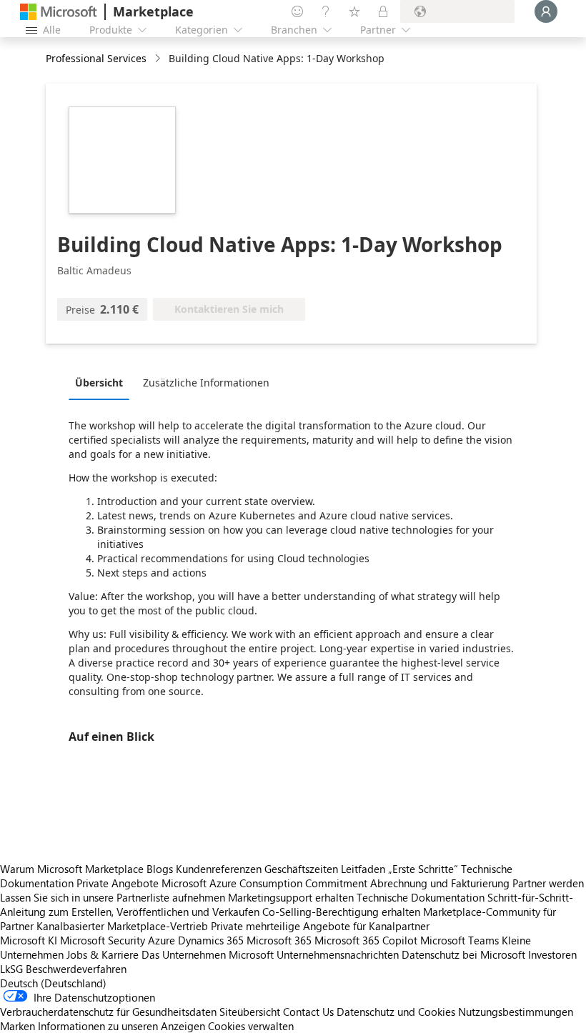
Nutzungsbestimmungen (515, 1011)
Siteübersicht (249, 1011)
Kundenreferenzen (219, 869)
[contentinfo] (159, 59)
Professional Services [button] (96, 58)
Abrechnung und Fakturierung (440, 883)
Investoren (552, 954)
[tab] (102, 382)
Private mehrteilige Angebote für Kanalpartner (320, 926)
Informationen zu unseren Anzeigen (121, 1026)
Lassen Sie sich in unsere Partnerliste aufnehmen (112, 897)
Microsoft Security (102, 940)
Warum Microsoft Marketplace (72, 869)
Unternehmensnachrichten (338, 954)
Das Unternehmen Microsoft (207, 954)
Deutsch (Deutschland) (53, 983)
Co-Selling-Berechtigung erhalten (341, 911)
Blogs (159, 869)
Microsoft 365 (279, 940)
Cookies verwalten (251, 1026)
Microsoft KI (28, 940)
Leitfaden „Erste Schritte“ (399, 869)
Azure (161, 940)
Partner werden (548, 883)
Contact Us (308, 1011)
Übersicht (99, 382)
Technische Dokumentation (421, 897)
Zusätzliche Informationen (206, 382)
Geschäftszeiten (301, 869)
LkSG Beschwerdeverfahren (63, 969)
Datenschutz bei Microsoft (463, 954)
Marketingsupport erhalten (291, 897)
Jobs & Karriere (102, 954)
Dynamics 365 (211, 940)
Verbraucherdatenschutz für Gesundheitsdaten (108, 1011)
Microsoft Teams (459, 940)
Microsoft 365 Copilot (365, 940)
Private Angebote (117, 883)
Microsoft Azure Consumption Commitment (266, 883)
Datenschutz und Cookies (396, 1011)
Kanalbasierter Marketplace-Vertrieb (122, 926)
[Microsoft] (58, 12)
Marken (17, 1026)
